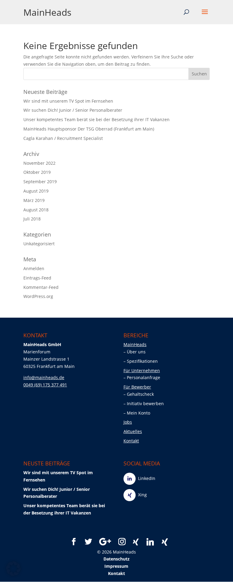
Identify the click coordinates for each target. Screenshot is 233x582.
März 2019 (34, 200)
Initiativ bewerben (146, 403)
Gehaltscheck (141, 394)
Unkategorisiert (39, 243)
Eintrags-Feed (37, 278)
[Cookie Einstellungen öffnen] (13, 574)
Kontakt (131, 441)
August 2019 (36, 191)
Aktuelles (132, 431)
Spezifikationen (143, 361)
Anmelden (33, 268)
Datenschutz (116, 559)
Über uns (137, 352)
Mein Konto (139, 413)
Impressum (116, 566)
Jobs (127, 422)
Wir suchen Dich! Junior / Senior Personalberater (72, 110)
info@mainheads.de (43, 377)
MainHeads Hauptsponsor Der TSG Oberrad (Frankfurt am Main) (88, 129)
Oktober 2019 (37, 172)
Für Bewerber (137, 387)
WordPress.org (38, 296)
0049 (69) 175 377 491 (45, 385)
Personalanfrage (144, 377)
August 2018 (36, 210)
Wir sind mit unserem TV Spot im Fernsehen (68, 101)
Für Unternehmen (141, 370)
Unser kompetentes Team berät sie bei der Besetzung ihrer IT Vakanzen (96, 119)
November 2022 (39, 163)
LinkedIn (145, 478)
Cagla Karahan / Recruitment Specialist (63, 138)
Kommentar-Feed (41, 287)
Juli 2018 (32, 219)
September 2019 (40, 181)
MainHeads (47, 12)
